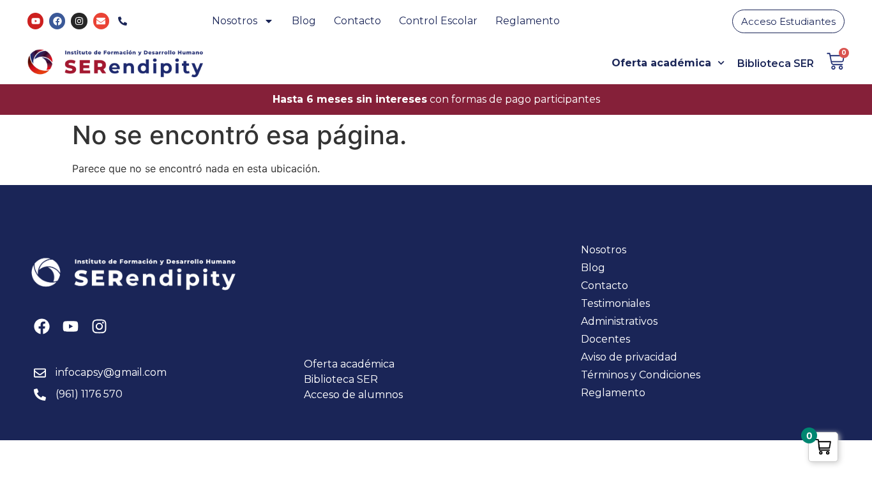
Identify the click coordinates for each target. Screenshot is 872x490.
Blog (304, 21)
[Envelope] (101, 21)
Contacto (357, 21)
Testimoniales (615, 303)
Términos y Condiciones (640, 375)
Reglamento (527, 21)
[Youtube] (35, 21)
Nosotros (234, 21)
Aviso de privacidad (629, 357)
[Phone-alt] (123, 21)
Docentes (605, 339)
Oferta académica (661, 63)
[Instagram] (79, 21)
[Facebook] (57, 21)
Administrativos (619, 321)
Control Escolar (438, 21)
